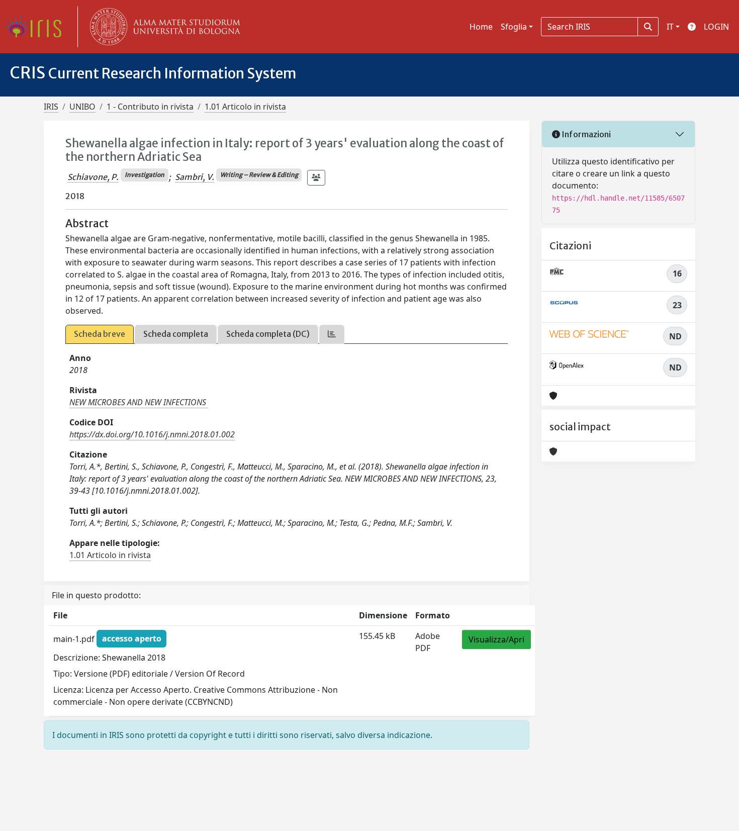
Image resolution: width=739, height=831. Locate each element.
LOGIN (716, 26)
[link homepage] (37, 26)
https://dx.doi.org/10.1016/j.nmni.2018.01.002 (152, 434)
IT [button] (670, 26)
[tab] (331, 334)
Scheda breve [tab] (99, 334)
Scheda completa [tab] (175, 334)
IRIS (51, 106)
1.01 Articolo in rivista (245, 106)
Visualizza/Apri (496, 639)
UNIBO (82, 106)
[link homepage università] (162, 26)
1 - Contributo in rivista (150, 106)
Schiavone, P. (93, 177)
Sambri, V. (194, 177)
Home (481, 26)
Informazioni (585, 134)
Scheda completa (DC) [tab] (268, 334)
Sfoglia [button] (514, 26)
